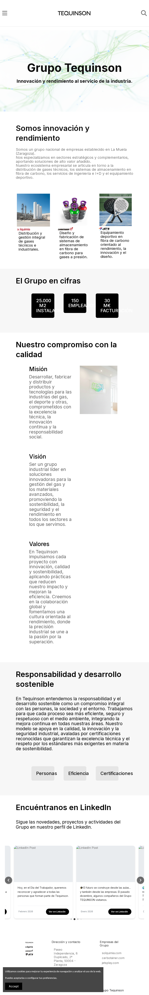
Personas (46, 773)
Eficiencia (78, 773)
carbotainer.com (113, 958)
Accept (14, 986)
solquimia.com (111, 953)
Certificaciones (116, 773)
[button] (140, 880)
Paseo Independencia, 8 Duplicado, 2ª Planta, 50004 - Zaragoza (66, 957)
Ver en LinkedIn (57, 911)
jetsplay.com (110, 963)
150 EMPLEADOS (82, 303)
